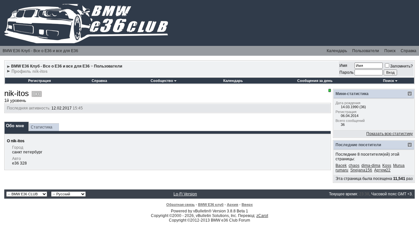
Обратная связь (180, 204)
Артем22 (382, 170)
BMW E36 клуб (211, 204)
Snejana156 (361, 170)
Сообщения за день (315, 81)
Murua (399, 165)
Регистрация (39, 81)
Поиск (389, 51)
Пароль (346, 72)
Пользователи (365, 51)
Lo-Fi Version (185, 194)
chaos (354, 165)
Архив (232, 204)
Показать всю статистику (389, 133)
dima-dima (370, 165)
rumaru (342, 170)
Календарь (337, 51)
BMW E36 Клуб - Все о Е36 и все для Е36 (40, 51)
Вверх (247, 204)
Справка (408, 51)
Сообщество (162, 81)
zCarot (262, 215)
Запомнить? (401, 66)
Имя (343, 65)
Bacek (341, 165)
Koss (386, 165)
